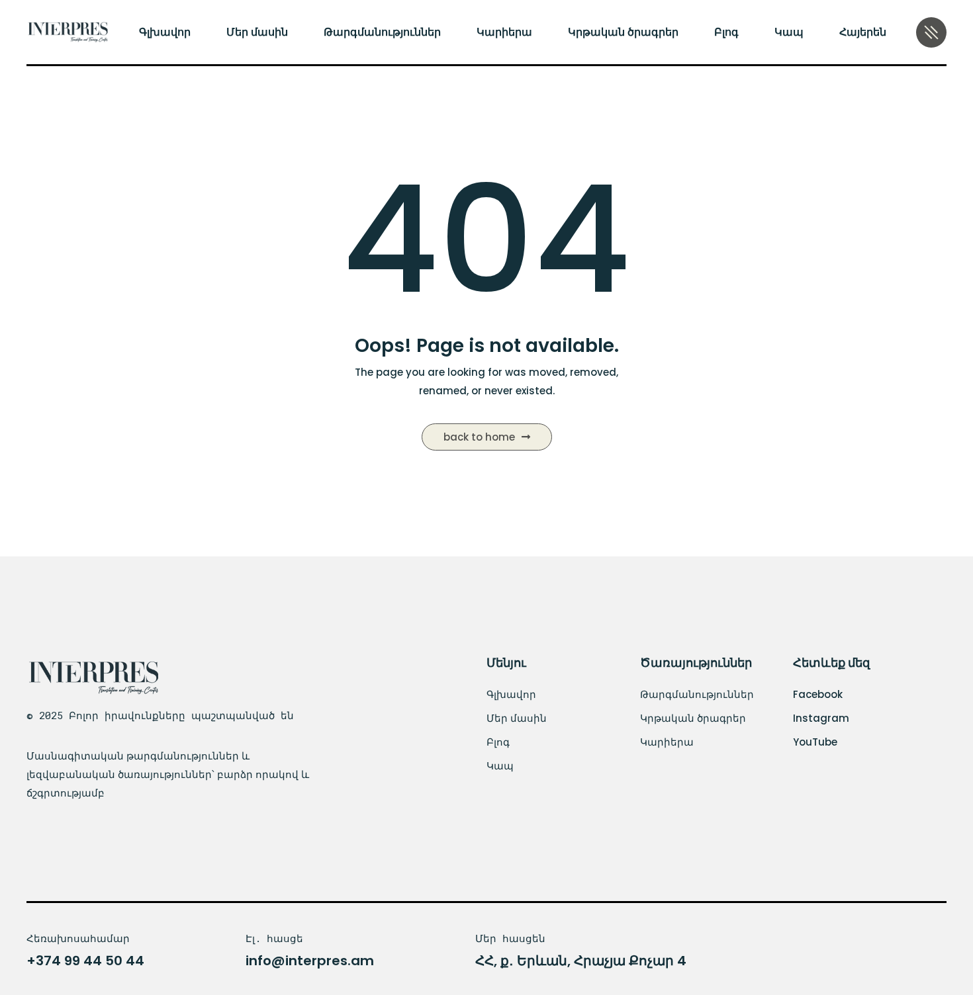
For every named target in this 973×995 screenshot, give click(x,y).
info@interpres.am (310, 960)
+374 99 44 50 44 (85, 960)
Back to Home (479, 437)
